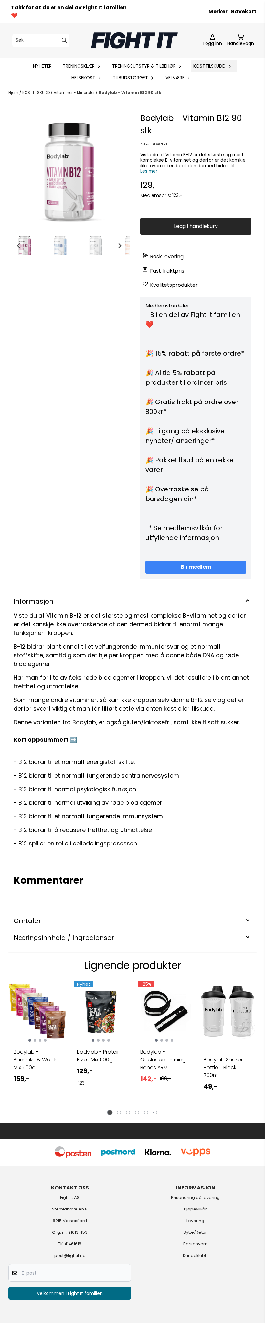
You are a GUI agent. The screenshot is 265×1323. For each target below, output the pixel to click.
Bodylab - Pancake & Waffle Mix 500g (36, 1059)
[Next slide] (119, 246)
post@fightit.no (70, 1255)
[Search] (64, 40)
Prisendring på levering (195, 1197)
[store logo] (134, 40)
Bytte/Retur (195, 1232)
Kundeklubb (195, 1255)
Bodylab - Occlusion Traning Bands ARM (163, 1059)
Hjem (13, 92)
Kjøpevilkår (195, 1209)
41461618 (73, 1244)
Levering (195, 1220)
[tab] (110, 1112)
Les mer (148, 171)
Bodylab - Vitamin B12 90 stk (130, 92)
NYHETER (42, 66)
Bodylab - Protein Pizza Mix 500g (99, 1055)
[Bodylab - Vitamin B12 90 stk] (69, 172)
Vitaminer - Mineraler (75, 92)
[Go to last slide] (19, 246)
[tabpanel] (37, 1045)
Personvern (195, 1244)
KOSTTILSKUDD (36, 92)
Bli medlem (196, 567)
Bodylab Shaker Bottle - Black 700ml (223, 1067)
